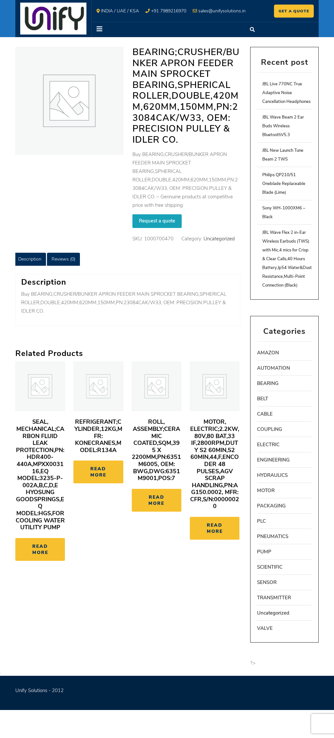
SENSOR (267, 582)
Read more (40, 549)
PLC (261, 521)
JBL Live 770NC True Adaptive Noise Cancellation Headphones (286, 93)
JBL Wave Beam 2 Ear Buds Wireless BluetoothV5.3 (283, 126)
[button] (167, 29)
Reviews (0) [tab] (63, 259)
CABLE (265, 414)
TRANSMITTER (274, 597)
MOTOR (266, 490)
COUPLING (269, 429)
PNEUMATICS (272, 536)
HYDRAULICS (272, 475)
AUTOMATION (273, 368)
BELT (262, 398)
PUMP (264, 551)
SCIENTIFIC (269, 567)
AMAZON (268, 352)
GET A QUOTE (294, 11)
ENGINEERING (273, 460)
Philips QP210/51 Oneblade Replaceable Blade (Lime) (283, 183)
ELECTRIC (268, 444)
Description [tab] (29, 259)
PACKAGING (271, 506)
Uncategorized (219, 238)
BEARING (268, 383)
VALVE (265, 628)
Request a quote (157, 221)
